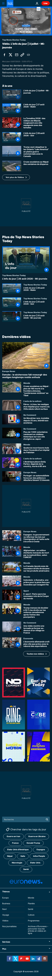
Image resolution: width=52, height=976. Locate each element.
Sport (26, 591)
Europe (5, 898)
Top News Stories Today (14, 275)
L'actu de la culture (32, 401)
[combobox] (26, 819)
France (15, 843)
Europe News (8, 371)
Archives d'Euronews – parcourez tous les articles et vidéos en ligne (38, 929)
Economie (28, 638)
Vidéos (5, 920)
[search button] (47, 819)
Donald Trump (33, 843)
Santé (26, 869)
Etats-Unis (35, 863)
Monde (26, 383)
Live (46, 3)
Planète (31, 903)
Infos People (39, 856)
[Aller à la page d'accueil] (10, 3)
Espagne (41, 849)
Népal (9, 856)
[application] (26, 21)
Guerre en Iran (13, 836)
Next (4, 909)
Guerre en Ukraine (36, 836)
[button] (16, 177)
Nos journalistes (9, 926)
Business (6, 903)
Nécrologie (17, 863)
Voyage (5, 915)
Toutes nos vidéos (35, 654)
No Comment (29, 415)
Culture (31, 915)
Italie (23, 856)
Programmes (33, 920)
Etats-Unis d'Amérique (18, 849)
